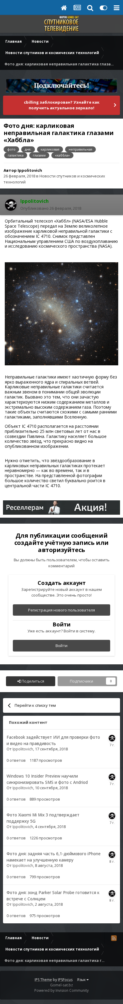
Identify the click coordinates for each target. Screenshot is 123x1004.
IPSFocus (65, 979)
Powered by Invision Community (61, 990)
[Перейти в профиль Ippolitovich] (11, 205)
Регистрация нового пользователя (61, 610)
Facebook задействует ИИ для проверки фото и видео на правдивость (53, 740)
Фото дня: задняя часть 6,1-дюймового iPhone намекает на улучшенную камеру (54, 857)
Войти (61, 645)
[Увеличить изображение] (61, 313)
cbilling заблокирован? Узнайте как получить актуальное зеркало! (61, 105)
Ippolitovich (30, 170)
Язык (82, 979)
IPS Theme (43, 979)
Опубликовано (50, 208)
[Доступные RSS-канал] (113, 938)
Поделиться (32, 681)
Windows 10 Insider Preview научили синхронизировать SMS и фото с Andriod (47, 779)
